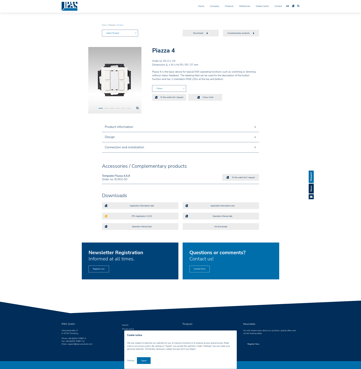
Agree (143, 360)
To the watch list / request (171, 97)
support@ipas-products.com (79, 344)
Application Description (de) (142, 205)
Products (229, 6)
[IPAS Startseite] (69, 6)
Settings (131, 360)
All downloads (220, 226)
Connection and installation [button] (124, 147)
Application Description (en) (222, 205)
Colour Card (208, 97)
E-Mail (311, 196)
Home (201, 6)
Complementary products (238, 33)
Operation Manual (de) (222, 216)
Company (214, 6)
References (244, 6)
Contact (278, 6)
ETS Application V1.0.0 (142, 216)
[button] (120, 33)
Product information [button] (119, 127)
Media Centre (262, 6)
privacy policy (144, 346)
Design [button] (110, 137)
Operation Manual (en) (142, 226)
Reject (193, 349)
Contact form (199, 269)
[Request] (293, 6)
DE (287, 6)
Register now (99, 269)
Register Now (253, 344)
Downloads (198, 33)
